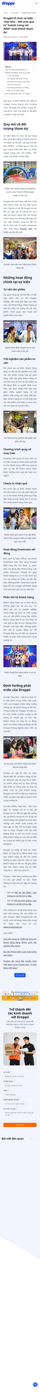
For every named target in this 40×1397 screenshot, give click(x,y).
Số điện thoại (9, 1081)
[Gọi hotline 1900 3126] (35, 1385)
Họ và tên (7, 1072)
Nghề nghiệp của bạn (12, 1099)
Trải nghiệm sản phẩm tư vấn (17, 79)
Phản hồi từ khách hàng (15, 91)
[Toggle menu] (36, 3)
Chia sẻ (21, 975)
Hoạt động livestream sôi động (18, 88)
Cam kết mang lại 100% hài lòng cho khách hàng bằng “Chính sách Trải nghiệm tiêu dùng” (20, 942)
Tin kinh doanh (14, 13)
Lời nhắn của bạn (10, 1109)
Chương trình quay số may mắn (18, 82)
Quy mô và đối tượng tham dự (16, 70)
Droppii (5, 13)
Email (6, 1090)
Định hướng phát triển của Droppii (17, 94)
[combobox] (15, 1103)
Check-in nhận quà (13, 85)
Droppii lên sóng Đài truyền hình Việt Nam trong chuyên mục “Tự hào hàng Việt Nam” (20, 964)
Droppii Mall (26, 228)
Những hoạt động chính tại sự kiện (17, 73)
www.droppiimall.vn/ (12, 927)
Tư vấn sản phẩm (13, 76)
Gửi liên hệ (20, 1125)
